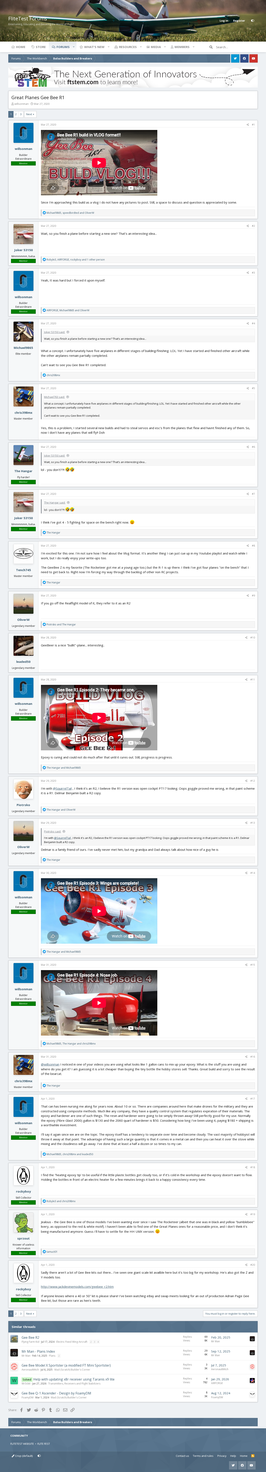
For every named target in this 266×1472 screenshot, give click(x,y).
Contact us (182, 1456)
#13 (252, 823)
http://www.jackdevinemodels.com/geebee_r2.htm (77, 1286)
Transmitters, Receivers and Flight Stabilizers (74, 1383)
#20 (252, 1265)
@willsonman (50, 1064)
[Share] (247, 124)
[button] (73, 47)
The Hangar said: (54, 502)
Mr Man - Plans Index (38, 1351)
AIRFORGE (217, 1383)
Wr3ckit (26, 1383)
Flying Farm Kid (30, 1342)
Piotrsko (23, 805)
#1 (253, 124)
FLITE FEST (43, 1444)
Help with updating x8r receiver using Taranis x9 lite (74, 1379)
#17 (252, 1098)
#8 (253, 545)
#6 (253, 447)
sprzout (23, 1238)
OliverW (23, 619)
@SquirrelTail (62, 788)
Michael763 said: (54, 397)
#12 (252, 781)
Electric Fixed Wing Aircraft (71, 1342)
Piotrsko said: (52, 831)
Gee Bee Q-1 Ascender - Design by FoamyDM (56, 1393)
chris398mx (23, 412)
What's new (94, 47)
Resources (128, 47)
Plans (52, 1355)
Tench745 (23, 570)
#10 (252, 637)
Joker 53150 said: (54, 332)
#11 (252, 679)
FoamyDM (27, 1397)
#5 (253, 388)
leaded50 (23, 661)
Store (41, 47)
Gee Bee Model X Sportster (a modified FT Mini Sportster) (66, 1365)
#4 (253, 323)
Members (182, 47)
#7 (253, 494)
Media (156, 47)
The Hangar (23, 471)
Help (233, 1456)
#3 (253, 272)
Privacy (222, 1456)
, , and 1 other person (76, 259)
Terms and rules (203, 1456)
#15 (252, 965)
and (61, 624)
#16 (252, 1056)
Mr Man (215, 1341)
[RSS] (253, 1456)
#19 (252, 1214)
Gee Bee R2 (30, 1337)
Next (29, 114)
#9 (253, 595)
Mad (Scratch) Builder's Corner (72, 1369)
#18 (252, 1167)
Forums (63, 47)
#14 (252, 873)
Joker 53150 (23, 250)
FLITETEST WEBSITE (22, 1444)
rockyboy (23, 1191)
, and (70, 213)
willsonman (21, 104)
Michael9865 (23, 348)
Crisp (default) (23, 1456)
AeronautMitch (30, 1369)
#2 (253, 226)
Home (20, 47)
